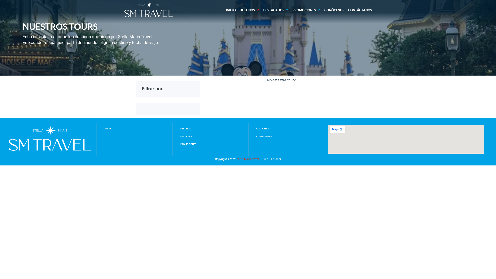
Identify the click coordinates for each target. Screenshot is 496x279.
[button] (249, 10)
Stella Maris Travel (248, 159)
